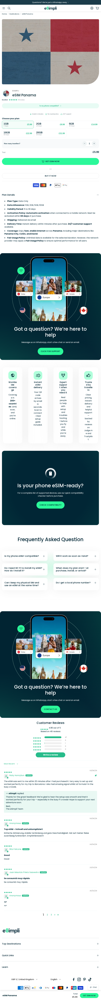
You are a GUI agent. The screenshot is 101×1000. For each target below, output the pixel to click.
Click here (68, 599)
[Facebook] (73, 979)
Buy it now (50, 175)
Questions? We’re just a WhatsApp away (49, 2)
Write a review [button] (50, 754)
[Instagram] (79, 979)
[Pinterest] (84, 979)
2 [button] (47, 914)
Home (4, 14)
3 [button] (51, 914)
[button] (3, 8)
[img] (8, 770)
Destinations (14, 14)
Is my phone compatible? (49, 106)
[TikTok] (90, 979)
